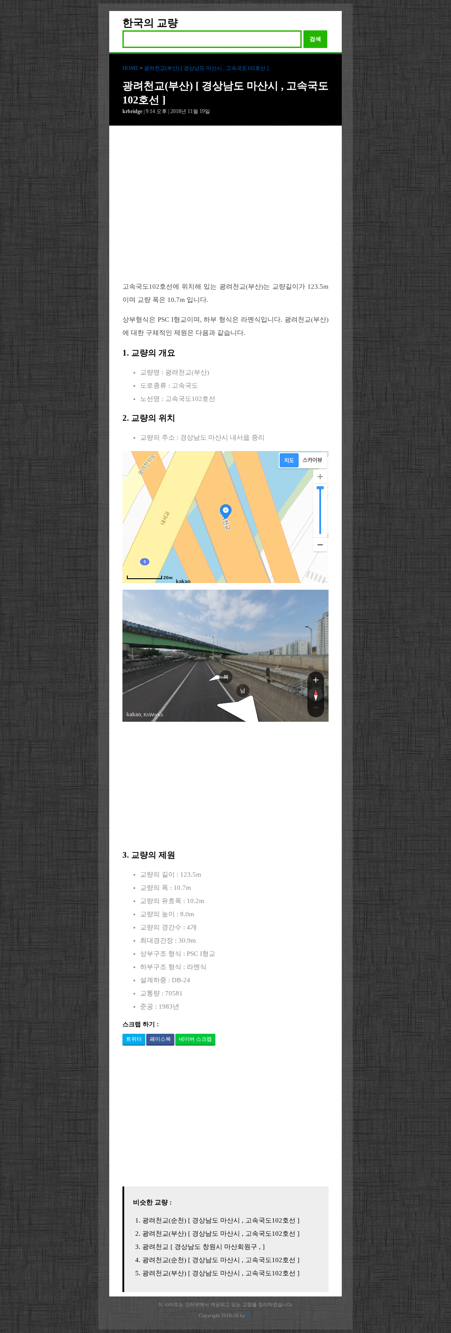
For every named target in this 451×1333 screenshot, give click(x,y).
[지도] (289, 460)
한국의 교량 (150, 23)
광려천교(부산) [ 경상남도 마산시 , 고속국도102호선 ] (206, 68)
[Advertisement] (225, 210)
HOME (130, 68)
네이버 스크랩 (195, 1039)
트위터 (134, 1039)
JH (249, 1315)
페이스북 (160, 1039)
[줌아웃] (316, 709)
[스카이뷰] (312, 460)
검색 (315, 39)
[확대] (320, 477)
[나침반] (316, 694)
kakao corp (134, 714)
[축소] (320, 544)
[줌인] (316, 679)
